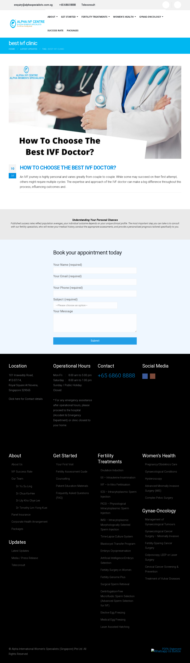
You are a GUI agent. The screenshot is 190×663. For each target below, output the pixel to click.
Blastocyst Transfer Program (118, 543)
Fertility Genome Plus (113, 577)
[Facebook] (165, 4)
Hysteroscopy (153, 478)
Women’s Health (123, 16)
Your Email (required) (67, 276)
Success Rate (55, 30)
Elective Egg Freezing (113, 612)
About (51, 16)
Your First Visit (64, 464)
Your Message (63, 311)
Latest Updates (20, 550)
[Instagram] (177, 4)
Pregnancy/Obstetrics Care (161, 464)
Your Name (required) (67, 264)
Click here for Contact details (26, 399)
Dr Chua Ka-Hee (25, 493)
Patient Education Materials (72, 486)
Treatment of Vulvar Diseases (162, 578)
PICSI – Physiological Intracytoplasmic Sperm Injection (115, 508)
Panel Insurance (21, 514)
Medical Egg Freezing (113, 619)
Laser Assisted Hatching (115, 627)
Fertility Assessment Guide (71, 471)
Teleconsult (18, 565)
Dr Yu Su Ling (24, 486)
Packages (72, 30)
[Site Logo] (27, 23)
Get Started (68, 16)
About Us (17, 464)
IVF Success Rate (22, 471)
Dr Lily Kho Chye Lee (28, 500)
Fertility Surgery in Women (116, 570)
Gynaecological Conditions (161, 471)
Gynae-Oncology (150, 16)
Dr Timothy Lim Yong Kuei (31, 507)
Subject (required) (65, 299)
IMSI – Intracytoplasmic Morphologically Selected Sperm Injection (115, 525)
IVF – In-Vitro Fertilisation (115, 484)
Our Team (17, 478)
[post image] (95, 112)
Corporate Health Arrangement (30, 521)
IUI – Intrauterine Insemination (118, 477)
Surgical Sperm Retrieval (115, 584)
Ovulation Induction (112, 470)
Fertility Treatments (94, 16)
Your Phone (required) (68, 287)
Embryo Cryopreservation (116, 550)
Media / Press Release (25, 558)
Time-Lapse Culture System (117, 536)
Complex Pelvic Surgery (159, 497)
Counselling (63, 478)
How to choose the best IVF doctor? (68, 167)
